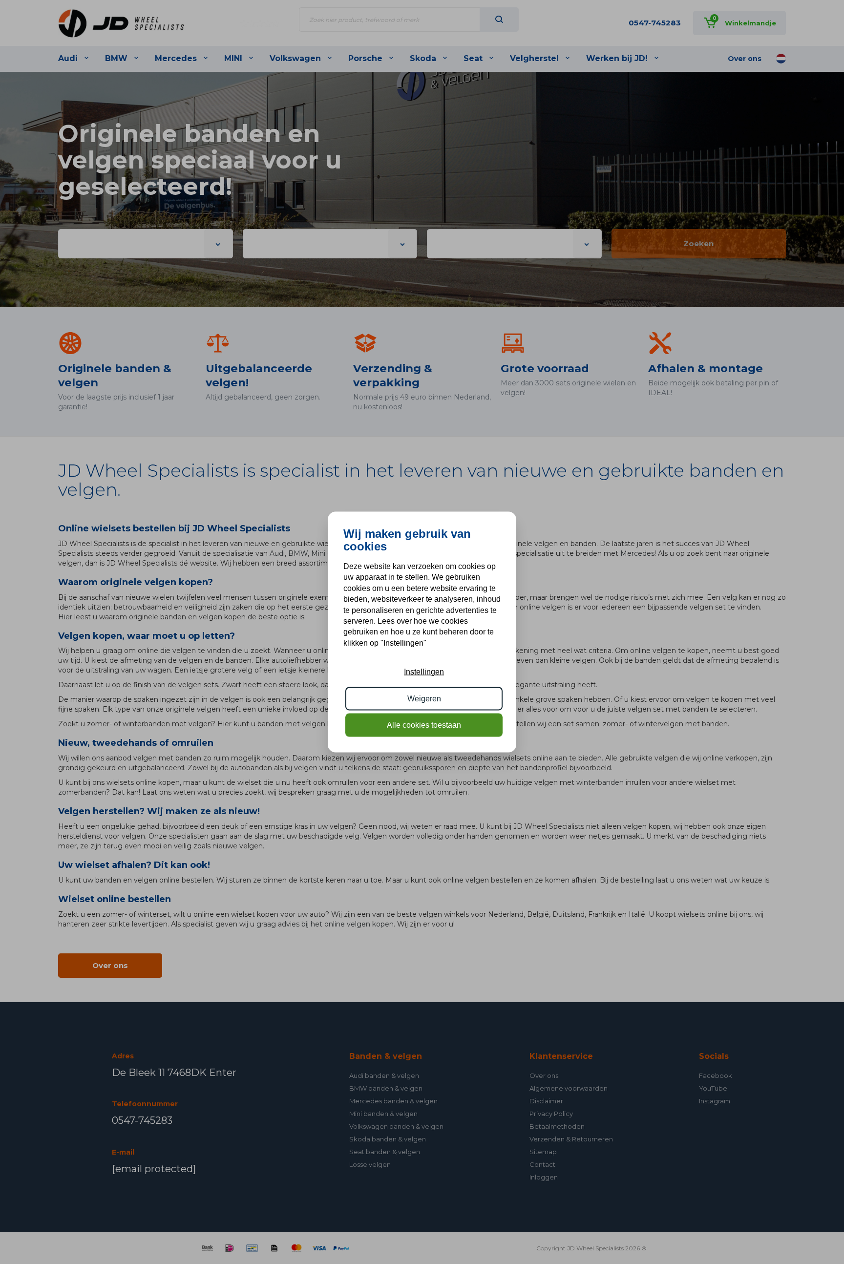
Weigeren (424, 698)
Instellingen (424, 672)
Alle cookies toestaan (424, 725)
